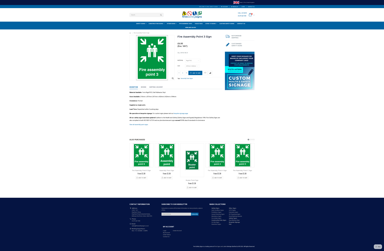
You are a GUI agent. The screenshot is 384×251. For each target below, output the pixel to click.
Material (180, 60)
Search (161, 15)
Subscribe (195, 214)
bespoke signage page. (181, 113)
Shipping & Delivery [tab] (156, 87)
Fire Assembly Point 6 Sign (141, 170)
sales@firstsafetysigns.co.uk (140, 226)
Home (130, 33)
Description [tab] (134, 87)
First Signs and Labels (221, 246)
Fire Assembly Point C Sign (242, 170)
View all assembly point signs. (139, 124)
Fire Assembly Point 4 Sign (217, 170)
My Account (224, 6)
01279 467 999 (242, 16)
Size (179, 66)
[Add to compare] (210, 73)
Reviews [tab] (143, 87)
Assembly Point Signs (187, 78)
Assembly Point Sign (167, 170)
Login (243, 6)
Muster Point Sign (192, 180)
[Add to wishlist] (205, 73)
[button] (248, 139)
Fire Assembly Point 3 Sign (195, 36)
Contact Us (251, 6)
